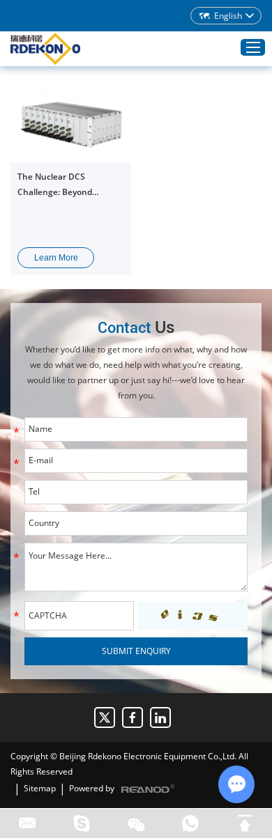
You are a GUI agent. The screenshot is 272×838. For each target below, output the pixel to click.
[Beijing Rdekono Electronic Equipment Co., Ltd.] (45, 49)
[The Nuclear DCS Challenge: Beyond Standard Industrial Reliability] (70, 121)
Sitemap (40, 788)
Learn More (56, 258)
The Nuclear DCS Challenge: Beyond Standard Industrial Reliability (56, 185)
